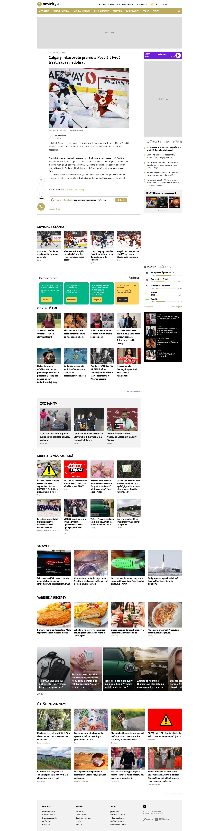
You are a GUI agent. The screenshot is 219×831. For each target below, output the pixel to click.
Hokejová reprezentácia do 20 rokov (48, 530)
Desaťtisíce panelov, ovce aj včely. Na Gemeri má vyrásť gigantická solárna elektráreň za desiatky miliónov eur (128, 486)
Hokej (81, 189)
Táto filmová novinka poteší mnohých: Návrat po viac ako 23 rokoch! (163, 173)
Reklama (79, 806)
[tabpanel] (163, 166)
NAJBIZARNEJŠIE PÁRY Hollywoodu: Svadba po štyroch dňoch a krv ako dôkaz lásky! (162, 165)
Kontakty (113, 806)
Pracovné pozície (48, 278)
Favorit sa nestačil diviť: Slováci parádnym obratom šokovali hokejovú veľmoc (48, 523)
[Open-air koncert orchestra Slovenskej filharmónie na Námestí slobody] (89, 419)
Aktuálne (44, 11)
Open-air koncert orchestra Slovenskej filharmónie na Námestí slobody (88, 437)
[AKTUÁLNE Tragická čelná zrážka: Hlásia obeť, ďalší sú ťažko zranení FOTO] (75, 469)
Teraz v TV (150, 266)
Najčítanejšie (153, 142)
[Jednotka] (147, 286)
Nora (131, 4)
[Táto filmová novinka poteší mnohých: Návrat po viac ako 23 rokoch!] (151, 343)
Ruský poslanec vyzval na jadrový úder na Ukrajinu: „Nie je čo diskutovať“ (163, 581)
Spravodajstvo (114, 812)
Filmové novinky (60, 11)
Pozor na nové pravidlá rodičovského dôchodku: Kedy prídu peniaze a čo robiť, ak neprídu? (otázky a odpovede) (101, 486)
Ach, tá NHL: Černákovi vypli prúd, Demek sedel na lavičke (48, 254)
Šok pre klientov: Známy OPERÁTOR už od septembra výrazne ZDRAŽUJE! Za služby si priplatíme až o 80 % (48, 486)
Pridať (122, 200)
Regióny (39, 495)
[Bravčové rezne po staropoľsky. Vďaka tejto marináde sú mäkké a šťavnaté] (54, 615)
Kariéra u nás (46, 821)
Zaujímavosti (132, 11)
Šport (146, 11)
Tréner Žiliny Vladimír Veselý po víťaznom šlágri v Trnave (121, 437)
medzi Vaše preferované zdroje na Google (80, 200)
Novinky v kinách (81, 11)
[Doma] (147, 293)
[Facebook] (144, 807)
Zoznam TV (48, 403)
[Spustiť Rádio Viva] (162, 54)
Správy (76, 443)
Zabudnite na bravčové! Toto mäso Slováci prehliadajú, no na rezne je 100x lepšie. (89, 633)
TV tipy (156, 11)
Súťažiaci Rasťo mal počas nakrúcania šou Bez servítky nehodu (55, 437)
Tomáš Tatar (71, 189)
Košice (66, 489)
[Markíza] (147, 273)
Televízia (117, 11)
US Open (66, 533)
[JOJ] (147, 280)
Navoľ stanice (148, 307)
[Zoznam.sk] (149, 820)
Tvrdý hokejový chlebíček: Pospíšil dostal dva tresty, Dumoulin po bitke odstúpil (102, 255)
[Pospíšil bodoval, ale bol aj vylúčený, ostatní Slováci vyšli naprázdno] (129, 240)
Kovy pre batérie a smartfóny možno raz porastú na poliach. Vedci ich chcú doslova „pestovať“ (127, 581)
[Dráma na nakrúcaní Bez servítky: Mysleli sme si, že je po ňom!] (151, 318)
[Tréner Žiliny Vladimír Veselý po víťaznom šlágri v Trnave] (122, 419)
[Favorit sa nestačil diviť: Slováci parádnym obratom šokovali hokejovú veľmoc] (49, 508)
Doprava (119, 528)
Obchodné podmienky (83, 818)
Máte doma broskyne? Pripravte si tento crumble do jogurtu (163, 631)
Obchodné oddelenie (117, 818)
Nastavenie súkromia (49, 818)
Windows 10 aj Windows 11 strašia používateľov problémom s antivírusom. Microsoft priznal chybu (53, 581)
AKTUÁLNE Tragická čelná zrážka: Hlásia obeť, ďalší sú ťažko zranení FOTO (75, 483)
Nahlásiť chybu (54, 209)
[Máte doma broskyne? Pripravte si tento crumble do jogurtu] (165, 615)
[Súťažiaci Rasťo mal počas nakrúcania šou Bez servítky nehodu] (55, 419)
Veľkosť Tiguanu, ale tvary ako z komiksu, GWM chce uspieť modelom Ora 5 (102, 522)
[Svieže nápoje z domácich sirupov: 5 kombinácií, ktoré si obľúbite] (128, 615)
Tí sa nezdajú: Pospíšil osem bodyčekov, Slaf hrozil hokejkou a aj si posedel (74, 255)
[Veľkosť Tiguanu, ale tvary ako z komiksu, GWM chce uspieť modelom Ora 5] (102, 508)
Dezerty (150, 636)
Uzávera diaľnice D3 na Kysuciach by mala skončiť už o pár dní (128, 522)
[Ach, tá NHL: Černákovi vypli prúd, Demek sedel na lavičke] (49, 240)
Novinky (62, 53)
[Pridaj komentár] (41, 180)
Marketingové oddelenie (118, 824)
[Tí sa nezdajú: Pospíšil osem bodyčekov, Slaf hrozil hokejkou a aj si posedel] (75, 240)
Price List (79, 824)
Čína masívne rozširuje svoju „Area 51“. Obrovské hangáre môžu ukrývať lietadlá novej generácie (90, 581)
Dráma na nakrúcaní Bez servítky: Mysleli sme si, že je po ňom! (161, 156)
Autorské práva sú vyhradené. (153, 813)
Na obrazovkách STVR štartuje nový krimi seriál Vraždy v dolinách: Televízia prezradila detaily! (163, 182)
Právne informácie (48, 812)
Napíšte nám (46, 824)
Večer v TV (165, 266)
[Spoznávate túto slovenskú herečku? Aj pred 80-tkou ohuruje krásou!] (151, 355)
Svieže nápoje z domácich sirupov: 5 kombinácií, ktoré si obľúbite (127, 631)
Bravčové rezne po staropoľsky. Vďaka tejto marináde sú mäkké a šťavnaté (54, 631)
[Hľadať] (179, 11)
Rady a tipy (114, 636)
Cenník (78, 821)
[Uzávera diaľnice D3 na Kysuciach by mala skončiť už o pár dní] (129, 508)
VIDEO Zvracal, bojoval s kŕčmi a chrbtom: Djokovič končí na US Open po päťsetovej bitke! (75, 525)
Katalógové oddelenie (117, 821)
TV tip (159, 314)
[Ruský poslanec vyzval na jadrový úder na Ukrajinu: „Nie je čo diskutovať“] (165, 563)
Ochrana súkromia (48, 815)
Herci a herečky (101, 11)
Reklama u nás (81, 812)
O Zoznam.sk (47, 806)
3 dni (167, 142)
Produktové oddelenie (117, 815)
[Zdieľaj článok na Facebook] (41, 189)
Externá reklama (81, 815)
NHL (63, 189)
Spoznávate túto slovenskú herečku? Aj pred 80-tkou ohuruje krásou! (164, 148)
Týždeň (177, 142)
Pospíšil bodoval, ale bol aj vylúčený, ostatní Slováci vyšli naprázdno (128, 254)
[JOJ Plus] (147, 300)
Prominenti (44, 443)
